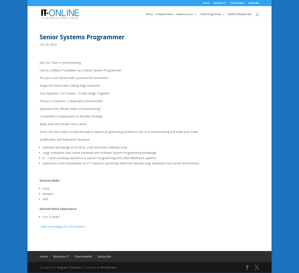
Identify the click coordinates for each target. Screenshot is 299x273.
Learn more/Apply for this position (62, 226)
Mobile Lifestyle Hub (239, 14)
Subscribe (253, 3)
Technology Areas (210, 14)
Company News (165, 14)
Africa (149, 14)
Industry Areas (184, 14)
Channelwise (237, 3)
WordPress (109, 267)
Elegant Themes (69, 267)
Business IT (220, 3)
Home (206, 3)
